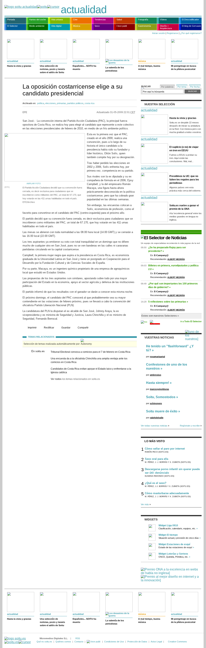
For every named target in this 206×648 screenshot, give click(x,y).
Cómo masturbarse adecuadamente (167, 493)
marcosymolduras (159, 389)
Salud (119, 19)
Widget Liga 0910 (168, 525)
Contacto (78, 641)
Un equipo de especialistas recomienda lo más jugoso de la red (170, 243)
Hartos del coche (37, 19)
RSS (77, 638)
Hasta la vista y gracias (19, 66)
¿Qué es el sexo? (155, 482)
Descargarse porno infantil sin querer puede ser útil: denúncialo (172, 471)
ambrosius (155, 375)
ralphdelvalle (156, 417)
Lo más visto (154, 441)
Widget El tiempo (168, 535)
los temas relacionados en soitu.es (75, 379)
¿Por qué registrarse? (191, 33)
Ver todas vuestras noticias (154, 425)
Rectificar (49, 327)
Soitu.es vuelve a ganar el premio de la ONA (184, 207)
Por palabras (167, 87)
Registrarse (172, 33)
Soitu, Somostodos (160, 397)
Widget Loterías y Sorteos (173, 553)
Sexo (97, 26)
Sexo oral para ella (156, 458)
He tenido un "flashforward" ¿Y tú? (170, 348)
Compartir (83, 327)
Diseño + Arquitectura (166, 27)
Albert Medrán (176, 259)
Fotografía (143, 19)
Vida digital (56, 26)
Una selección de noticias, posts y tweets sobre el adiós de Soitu (52, 69)
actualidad (84, 9)
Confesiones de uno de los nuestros (166, 366)
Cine (75, 19)
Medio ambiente (36, 26)
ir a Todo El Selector (191, 321)
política (40, 103)
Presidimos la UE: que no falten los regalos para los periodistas (184, 179)
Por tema (181, 87)
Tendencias (100, 19)
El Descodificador (190, 19)
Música (76, 26)
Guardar (65, 327)
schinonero (156, 403)
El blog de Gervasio (191, 26)
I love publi (121, 26)
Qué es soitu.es (44, 641)
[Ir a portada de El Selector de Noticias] (163, 237)
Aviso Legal (156, 641)
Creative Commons (177, 641)
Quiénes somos (63, 641)
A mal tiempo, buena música (149, 67)
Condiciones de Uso (114, 641)
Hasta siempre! (157, 382)
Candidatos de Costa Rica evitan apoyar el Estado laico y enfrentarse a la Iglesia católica (91, 370)
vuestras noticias (159, 337)
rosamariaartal (157, 356)
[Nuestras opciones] (94, 641)
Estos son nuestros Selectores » (160, 315)
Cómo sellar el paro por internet (165, 448)
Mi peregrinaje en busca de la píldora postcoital (183, 67)
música (142, 61)
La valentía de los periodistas (114, 69)
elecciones (50, 103)
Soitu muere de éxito (161, 411)
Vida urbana (57, 19)
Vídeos (163, 19)
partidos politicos (75, 103)
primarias (61, 103)
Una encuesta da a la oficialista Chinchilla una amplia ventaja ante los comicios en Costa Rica (89, 360)
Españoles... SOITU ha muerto (84, 67)
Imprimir (32, 327)
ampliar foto (34, 184)
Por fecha (195, 87)
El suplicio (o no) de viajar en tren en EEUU (184, 149)
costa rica (89, 103)
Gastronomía (144, 26)
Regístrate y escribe (190, 425)
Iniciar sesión (158, 33)
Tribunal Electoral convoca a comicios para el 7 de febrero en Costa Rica (90, 352)
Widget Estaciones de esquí (174, 544)
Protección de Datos (137, 641)
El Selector (12, 26)
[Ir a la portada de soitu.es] (17, 640)
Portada (11, 19)
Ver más (145, 504)
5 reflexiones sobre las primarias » (168, 301)
